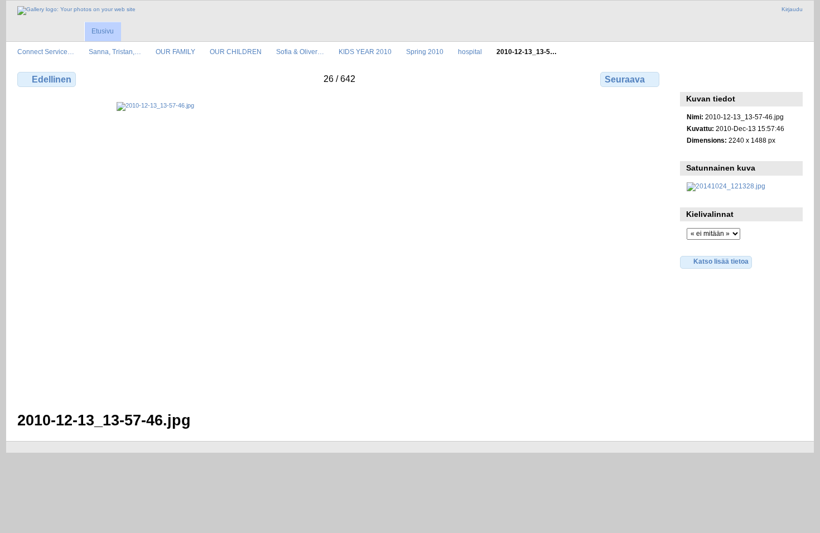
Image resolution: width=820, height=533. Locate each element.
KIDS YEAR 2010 (365, 51)
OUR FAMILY (175, 51)
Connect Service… (45, 51)
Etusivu (102, 31)
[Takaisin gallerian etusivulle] (76, 10)
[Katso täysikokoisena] (339, 250)
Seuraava (625, 79)
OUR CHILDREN (236, 51)
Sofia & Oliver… (300, 51)
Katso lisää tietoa (721, 261)
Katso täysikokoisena (693, 78)
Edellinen (51, 79)
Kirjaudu (792, 9)
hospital (470, 51)
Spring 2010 (424, 51)
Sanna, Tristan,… (115, 51)
